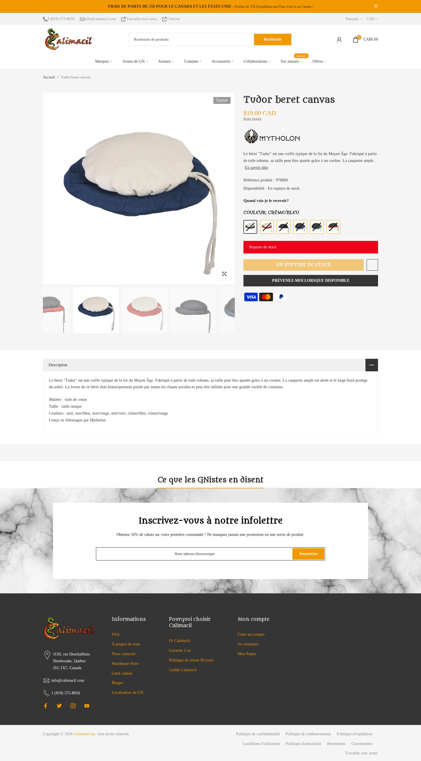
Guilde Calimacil (182, 670)
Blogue (117, 683)
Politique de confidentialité (258, 734)
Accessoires (221, 61)
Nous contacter (124, 654)
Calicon (173, 19)
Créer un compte (251, 634)
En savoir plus (256, 167)
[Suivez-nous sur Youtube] (86, 705)
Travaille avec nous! (361, 753)
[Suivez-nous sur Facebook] (45, 705)
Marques (102, 61)
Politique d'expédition (354, 734)
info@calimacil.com (100, 19)
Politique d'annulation (303, 744)
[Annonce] (210, 6)
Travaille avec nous (142, 19)
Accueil (49, 77)
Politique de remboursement (308, 734)
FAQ (115, 634)
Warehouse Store (125, 663)
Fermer (45, 6)
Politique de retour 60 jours (191, 660)
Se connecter (248, 644)
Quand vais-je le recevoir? (266, 201)
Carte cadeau (122, 673)
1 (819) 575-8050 (61, 19)
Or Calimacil (179, 641)
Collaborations (255, 61)
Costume (191, 61)
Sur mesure (294, 61)
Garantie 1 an (180, 650)
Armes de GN (133, 61)
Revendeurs (336, 744)
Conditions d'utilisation (261, 744)
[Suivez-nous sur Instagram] (73, 705)
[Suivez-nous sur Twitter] (59, 705)
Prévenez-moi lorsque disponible (310, 280)
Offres (317, 61)
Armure (164, 61)
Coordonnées (361, 744)
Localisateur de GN (127, 692)
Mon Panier (247, 654)
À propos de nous (126, 644)
